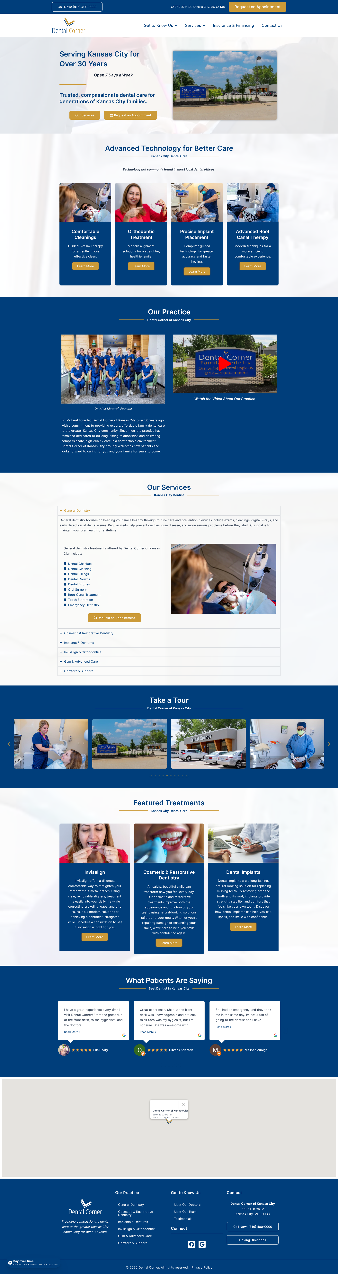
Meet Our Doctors (187, 1205)
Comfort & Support (132, 1243)
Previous (9, 743)
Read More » (72, 1032)
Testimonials (183, 1219)
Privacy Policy (201, 1267)
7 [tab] (175, 775)
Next (329, 743)
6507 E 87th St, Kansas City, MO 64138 (198, 7)
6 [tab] (171, 775)
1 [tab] (151, 775)
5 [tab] (167, 775)
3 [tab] (159, 775)
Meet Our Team (185, 1212)
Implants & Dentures (133, 1222)
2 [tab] (155, 775)
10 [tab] (187, 775)
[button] (77, 7)
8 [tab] (179, 775)
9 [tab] (183, 775)
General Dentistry (131, 1205)
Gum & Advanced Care (135, 1236)
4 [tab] (163, 775)
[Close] (183, 1104)
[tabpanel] (51, 744)
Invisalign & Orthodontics (136, 1229)
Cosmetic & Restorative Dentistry (135, 1213)
